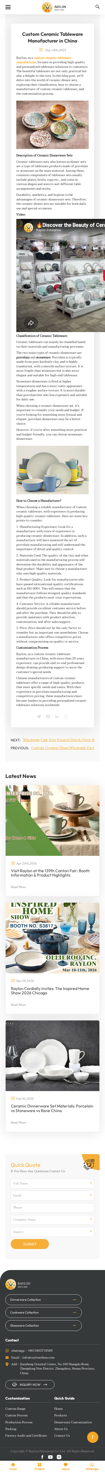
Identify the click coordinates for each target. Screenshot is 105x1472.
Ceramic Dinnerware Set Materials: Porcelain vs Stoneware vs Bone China (52, 1108)
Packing (10, 1429)
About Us (61, 1429)
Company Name (24, 1220)
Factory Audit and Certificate (26, 1436)
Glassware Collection (24, 1325)
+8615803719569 (40, 1351)
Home (58, 1409)
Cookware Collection (24, 1312)
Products (60, 1415)
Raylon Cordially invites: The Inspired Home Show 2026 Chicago (50, 991)
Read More (18, 887)
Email (17, 1195)
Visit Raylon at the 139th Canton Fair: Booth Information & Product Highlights (50, 873)
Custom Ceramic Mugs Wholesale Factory (65, 748)
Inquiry (18, 1232)
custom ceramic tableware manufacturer (43, 60)
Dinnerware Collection (25, 1300)
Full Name (20, 1183)
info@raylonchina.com (38, 1358)
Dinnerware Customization (73, 1422)
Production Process (18, 1422)
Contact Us (62, 1436)
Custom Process (16, 1415)
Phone (17, 1208)
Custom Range (15, 1409)
